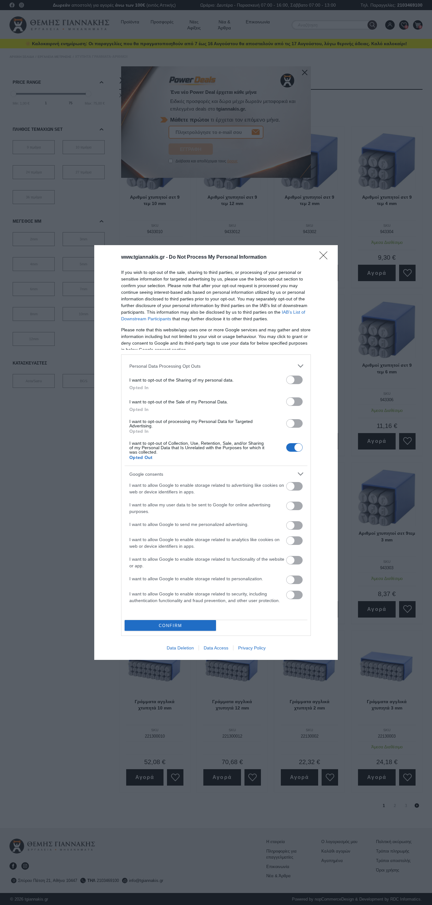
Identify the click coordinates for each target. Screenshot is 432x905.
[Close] (325, 257)
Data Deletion (180, 647)
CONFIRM (170, 625)
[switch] (294, 380)
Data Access (216, 647)
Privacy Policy (252, 647)
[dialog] (216, 452)
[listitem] (216, 366)
